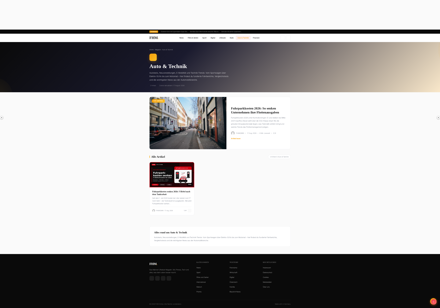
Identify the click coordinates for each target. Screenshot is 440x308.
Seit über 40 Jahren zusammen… (231, 31)
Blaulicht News (235, 292)
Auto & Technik (243, 38)
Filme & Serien (193, 38)
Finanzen (256, 38)
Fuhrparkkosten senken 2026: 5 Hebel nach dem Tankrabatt (171, 193)
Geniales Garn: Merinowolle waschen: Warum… (205, 31)
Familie (232, 287)
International (201, 282)
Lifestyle (222, 38)
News (181, 38)
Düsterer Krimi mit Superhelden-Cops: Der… (174, 31)
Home (151, 50)
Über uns (266, 287)
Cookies (266, 277)
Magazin (158, 50)
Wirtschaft (233, 272)
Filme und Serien (203, 277)
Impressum (267, 268)
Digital (213, 38)
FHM (153, 38)
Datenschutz (267, 272)
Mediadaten (267, 282)
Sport (204, 38)
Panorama (233, 268)
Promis (199, 292)
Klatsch (199, 287)
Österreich (233, 282)
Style (232, 38)
